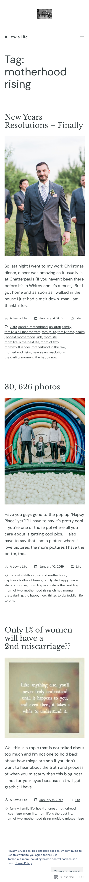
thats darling (14, 595)
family (66, 327)
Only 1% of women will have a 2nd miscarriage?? (38, 638)
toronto (10, 600)
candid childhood (23, 575)
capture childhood (18, 580)
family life (49, 332)
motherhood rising (18, 352)
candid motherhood (33, 327)
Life (78, 318)
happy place (68, 580)
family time (66, 332)
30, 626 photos (32, 387)
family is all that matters (22, 332)
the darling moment (19, 357)
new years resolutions (49, 352)
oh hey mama (62, 590)
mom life (50, 337)
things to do (56, 595)
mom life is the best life (22, 342)
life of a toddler (16, 585)
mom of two (50, 342)
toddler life (75, 595)
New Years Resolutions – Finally (44, 121)
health (80, 332)
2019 (13, 327)
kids (39, 337)
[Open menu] (82, 37)
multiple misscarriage (68, 818)
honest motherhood (20, 337)
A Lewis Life (16, 37)
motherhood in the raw (48, 347)
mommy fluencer (17, 347)
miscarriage (13, 813)
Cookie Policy (23, 863)
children (55, 327)
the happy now (46, 357)
